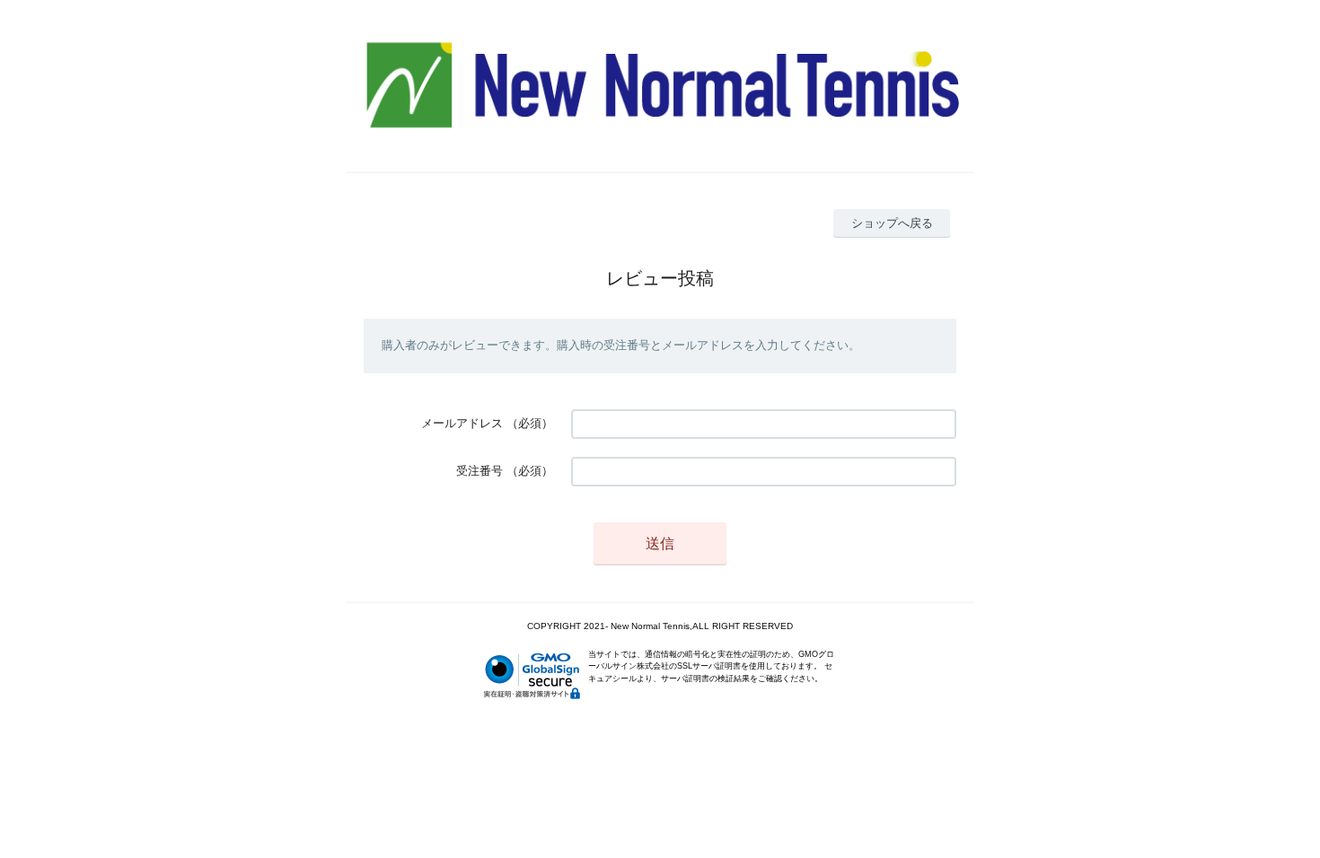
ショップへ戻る (892, 223)
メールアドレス (462, 423)
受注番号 (479, 470)
